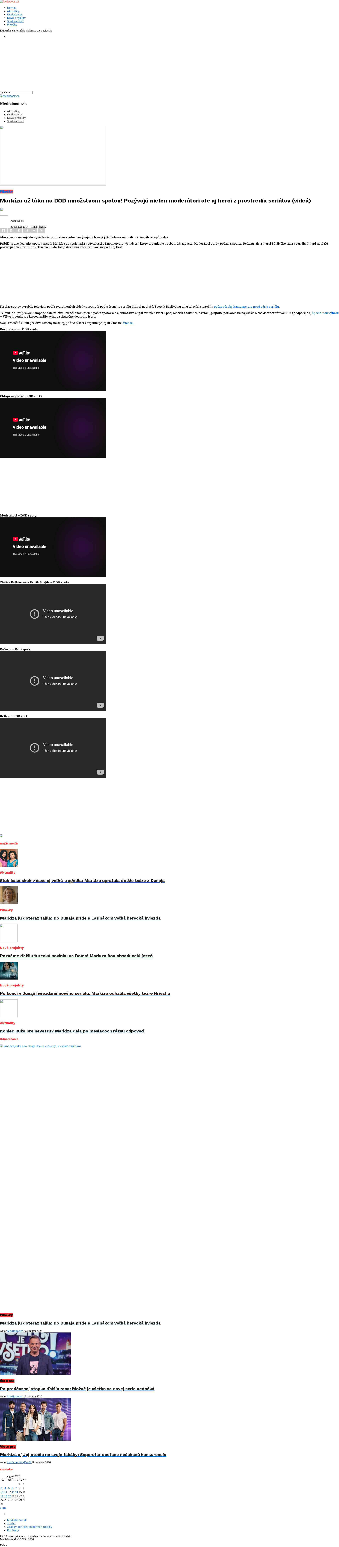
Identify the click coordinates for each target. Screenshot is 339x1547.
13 (13, 1492)
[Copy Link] (42, 230)
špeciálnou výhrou (325, 313)
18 (5, 1496)
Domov (11, 7)
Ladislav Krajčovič (19, 1462)
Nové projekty (16, 17)
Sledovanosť (15, 21)
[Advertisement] (106, 66)
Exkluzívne (14, 14)
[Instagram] (26, 230)
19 (9, 1496)
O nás (11, 1523)
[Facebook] (4, 230)
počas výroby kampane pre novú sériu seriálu (246, 306)
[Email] (34, 230)
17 (2, 1496)
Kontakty (13, 1530)
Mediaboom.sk (17, 1520)
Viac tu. (128, 323)
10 (2, 1492)
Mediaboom (15, 1330)
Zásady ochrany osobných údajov (29, 1526)
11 (5, 1492)
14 (16, 1492)
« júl (3, 1507)
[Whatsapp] (19, 230)
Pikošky (12, 24)
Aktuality (13, 11)
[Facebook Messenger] (11, 230)
